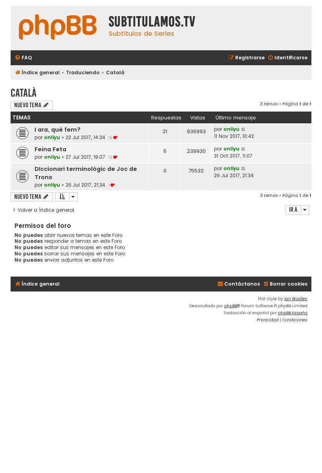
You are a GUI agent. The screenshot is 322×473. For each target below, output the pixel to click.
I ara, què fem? (57, 130)
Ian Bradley (295, 299)
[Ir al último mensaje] (243, 129)
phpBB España (292, 313)
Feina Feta (50, 149)
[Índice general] (58, 28)
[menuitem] (23, 58)
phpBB (230, 306)
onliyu (52, 137)
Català (24, 93)
